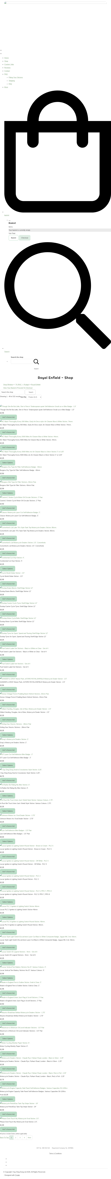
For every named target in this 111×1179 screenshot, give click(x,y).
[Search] (36, 361)
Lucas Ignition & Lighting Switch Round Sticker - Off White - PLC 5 (23, 864)
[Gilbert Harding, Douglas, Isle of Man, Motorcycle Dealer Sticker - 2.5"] (25, 709)
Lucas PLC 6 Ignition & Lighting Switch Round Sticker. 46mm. (21, 925)
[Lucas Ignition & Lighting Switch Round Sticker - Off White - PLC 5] (24, 861)
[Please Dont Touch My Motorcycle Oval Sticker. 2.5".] (19, 1118)
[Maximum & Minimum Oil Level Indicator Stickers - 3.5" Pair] (22, 1028)
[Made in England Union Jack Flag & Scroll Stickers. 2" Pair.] (22, 997)
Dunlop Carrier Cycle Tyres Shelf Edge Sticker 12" (18, 606)
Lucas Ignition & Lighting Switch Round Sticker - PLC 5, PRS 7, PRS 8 (25, 894)
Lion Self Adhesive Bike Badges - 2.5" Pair (15, 834)
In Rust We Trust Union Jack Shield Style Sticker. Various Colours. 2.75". (25, 803)
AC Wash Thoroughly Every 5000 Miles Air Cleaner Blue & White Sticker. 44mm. (28, 440)
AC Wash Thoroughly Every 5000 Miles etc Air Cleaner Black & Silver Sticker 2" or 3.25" (31, 455)
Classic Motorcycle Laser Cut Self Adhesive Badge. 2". (19, 516)
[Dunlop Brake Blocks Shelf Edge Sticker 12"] (16, 588)
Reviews (7, 68)
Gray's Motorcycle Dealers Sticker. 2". (13, 742)
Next (29, 1137)
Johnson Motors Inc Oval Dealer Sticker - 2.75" (16, 819)
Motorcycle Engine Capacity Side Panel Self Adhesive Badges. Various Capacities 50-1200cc (33, 1091)
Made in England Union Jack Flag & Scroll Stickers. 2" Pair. (21, 1001)
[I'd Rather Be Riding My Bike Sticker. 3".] (15, 785)
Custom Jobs (9, 64)
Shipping (12, 81)
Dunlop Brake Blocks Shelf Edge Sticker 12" (15, 591)
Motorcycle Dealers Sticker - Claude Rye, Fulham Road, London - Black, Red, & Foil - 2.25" (32, 1076)
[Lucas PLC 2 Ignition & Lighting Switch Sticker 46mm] (19, 906)
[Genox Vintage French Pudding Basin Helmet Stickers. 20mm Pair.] (24, 694)
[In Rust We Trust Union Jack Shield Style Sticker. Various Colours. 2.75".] (26, 800)
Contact (7, 71)
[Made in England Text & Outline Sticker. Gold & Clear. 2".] (21, 982)
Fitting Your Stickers (16, 77)
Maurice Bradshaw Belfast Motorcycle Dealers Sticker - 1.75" (21, 1016)
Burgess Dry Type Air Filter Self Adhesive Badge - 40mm (20, 470)
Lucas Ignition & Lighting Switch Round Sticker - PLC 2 (19, 879)
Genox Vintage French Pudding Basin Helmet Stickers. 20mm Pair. (23, 697)
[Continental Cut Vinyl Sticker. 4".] (12, 558)
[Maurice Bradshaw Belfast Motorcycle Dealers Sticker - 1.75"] (22, 1012)
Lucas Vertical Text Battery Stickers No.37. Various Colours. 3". (22, 970)
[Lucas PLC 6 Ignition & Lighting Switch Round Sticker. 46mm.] (22, 921)
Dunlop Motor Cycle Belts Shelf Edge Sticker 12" (17, 621)
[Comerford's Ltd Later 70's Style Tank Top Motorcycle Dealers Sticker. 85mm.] (28, 527)
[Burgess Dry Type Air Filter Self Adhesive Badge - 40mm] (21, 467)
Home (6, 58)
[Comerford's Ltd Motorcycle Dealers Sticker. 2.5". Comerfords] (23, 542)
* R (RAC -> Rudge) (22, 385)
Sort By (23, 397)
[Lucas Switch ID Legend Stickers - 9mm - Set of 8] (18, 952)
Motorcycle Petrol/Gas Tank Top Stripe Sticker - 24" (18, 1107)
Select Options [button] (7, 463)
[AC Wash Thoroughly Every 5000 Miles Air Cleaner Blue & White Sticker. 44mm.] (29, 436)
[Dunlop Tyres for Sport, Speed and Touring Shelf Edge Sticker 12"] (24, 633)
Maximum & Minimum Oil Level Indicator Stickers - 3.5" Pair (21, 1031)
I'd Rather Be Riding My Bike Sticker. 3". (14, 788)
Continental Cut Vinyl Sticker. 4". (11, 561)
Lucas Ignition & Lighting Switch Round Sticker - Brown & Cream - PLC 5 (25, 849)
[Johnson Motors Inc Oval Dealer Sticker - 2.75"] (17, 815)
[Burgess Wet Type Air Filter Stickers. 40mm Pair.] (18, 482)
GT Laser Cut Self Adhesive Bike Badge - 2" (15, 758)
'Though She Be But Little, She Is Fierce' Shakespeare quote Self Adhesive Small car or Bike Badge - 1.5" (37, 410)
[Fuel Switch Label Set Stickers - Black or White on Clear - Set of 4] (24, 648)
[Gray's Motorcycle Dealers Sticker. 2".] (14, 739)
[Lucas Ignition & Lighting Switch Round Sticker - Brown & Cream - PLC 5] (26, 846)
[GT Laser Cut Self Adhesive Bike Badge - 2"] (16, 754)
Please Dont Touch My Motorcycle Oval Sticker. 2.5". (19, 1122)
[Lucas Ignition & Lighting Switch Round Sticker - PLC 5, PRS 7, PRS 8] (25, 891)
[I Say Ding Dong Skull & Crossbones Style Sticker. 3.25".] (21, 770)
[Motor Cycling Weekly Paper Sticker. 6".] (15, 1043)
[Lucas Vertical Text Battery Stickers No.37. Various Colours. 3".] (23, 967)
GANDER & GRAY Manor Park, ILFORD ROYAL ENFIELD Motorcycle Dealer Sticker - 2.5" (32, 682)
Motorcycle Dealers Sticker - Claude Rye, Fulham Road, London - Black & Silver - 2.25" (31, 1061)
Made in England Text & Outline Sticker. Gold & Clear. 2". (20, 986)
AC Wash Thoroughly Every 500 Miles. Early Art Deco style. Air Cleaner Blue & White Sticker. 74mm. (35, 425)
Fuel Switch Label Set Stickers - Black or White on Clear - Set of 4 (23, 652)
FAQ (6, 74)
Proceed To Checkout (24, 388)
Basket (13, 238)
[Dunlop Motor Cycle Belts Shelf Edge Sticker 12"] (18, 618)
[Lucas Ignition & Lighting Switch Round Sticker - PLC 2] (20, 876)
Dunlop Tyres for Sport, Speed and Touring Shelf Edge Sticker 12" (23, 636)
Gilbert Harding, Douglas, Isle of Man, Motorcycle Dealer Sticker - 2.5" (24, 712)
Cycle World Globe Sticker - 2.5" (11, 576)
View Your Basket (9, 388)
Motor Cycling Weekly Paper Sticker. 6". (14, 1046)
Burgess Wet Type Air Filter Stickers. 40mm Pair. (17, 485)
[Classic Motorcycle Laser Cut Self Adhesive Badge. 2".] (20, 512)
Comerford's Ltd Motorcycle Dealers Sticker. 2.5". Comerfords (22, 546)
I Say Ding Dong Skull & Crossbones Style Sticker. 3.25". (20, 773)
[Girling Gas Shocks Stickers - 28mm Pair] (15, 724)
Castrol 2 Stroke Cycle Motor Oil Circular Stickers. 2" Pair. (20, 501)
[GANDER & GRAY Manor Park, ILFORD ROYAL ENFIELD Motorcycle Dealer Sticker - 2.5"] (33, 679)
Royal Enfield (35, 385)
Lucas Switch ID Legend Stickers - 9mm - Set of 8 (17, 955)
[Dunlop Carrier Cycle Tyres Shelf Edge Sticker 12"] (18, 603)
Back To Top (4, 1137)
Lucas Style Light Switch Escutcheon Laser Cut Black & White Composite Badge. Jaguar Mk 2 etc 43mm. (37, 940)
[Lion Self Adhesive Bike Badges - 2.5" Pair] (16, 830)
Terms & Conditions (55, 1153)
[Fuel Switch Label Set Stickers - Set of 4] (15, 664)
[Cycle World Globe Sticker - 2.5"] (12, 573)
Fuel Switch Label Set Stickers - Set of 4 (14, 667)
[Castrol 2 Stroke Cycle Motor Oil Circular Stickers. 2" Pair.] (21, 497)
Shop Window (8, 385)
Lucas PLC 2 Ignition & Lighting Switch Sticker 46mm (19, 909)
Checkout (24, 238)
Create (17, 1175)
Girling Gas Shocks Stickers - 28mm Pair (14, 727)
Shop (6, 61)
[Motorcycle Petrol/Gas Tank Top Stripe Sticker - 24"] (19, 1103)
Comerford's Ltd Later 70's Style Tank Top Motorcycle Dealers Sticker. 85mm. (27, 531)
